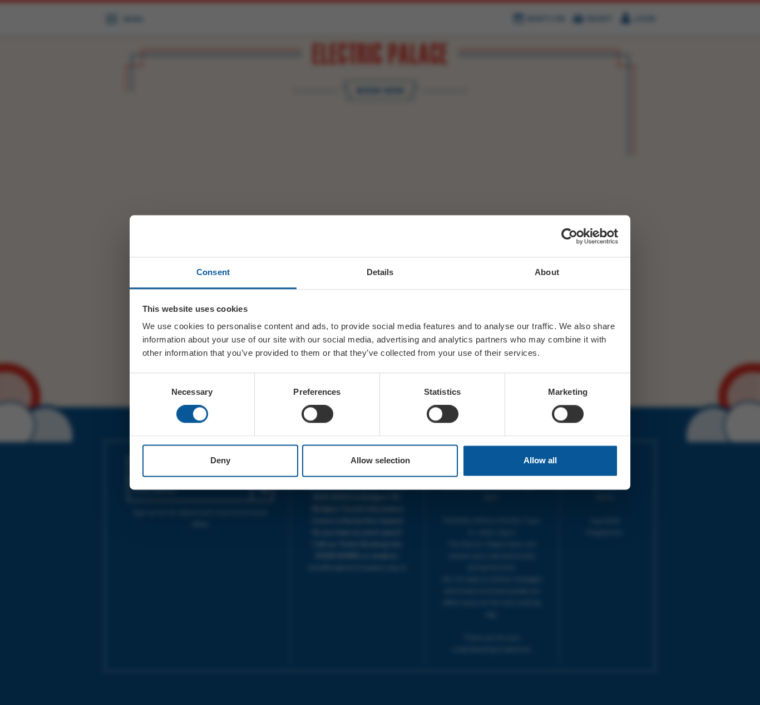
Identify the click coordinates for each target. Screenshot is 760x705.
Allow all (540, 460)
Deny (220, 460)
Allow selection (380, 460)
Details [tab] (380, 272)
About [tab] (547, 272)
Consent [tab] (213, 272)
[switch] (317, 414)
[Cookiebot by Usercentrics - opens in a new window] (569, 236)
